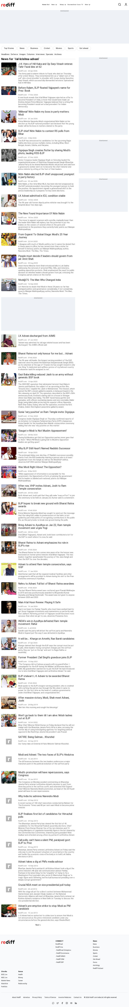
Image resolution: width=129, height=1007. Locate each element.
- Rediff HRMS (60, 956)
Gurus (79, 4)
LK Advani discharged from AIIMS (36, 335)
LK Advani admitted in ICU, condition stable (41, 195)
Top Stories (9, 48)
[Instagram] (67, 1003)
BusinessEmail (72, 4)
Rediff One (59, 947)
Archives (58, 54)
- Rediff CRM (60, 959)
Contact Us (78, 997)
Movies (59, 48)
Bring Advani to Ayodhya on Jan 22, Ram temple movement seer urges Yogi (44, 526)
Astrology (96, 965)
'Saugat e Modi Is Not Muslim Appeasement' (42, 430)
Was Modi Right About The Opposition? (40, 467)
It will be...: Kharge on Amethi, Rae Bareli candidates (46, 638)
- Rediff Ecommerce (62, 953)
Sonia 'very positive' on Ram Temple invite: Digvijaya (46, 412)
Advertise (26, 997)
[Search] (119, 5)
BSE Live (4, 974)
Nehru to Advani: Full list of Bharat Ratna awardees (46, 583)
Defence (14, 54)
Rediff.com (93, 997)
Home (44, 4)
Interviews (40, 54)
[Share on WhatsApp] (53, 1003)
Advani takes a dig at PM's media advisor (40, 861)
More (86, 4)
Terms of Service (50, 997)
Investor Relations (64, 997)
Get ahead (83, 48)
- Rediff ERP (60, 962)
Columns (31, 54)
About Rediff (16, 997)
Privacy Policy (37, 997)
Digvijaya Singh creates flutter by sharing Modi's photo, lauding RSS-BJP (44, 152)
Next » (38, 925)
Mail (48, 4)
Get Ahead (96, 959)
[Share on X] (58, 1003)
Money (62, 4)
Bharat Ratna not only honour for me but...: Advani (45, 353)
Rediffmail (59, 944)
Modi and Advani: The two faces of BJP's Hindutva (46, 754)
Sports (71, 48)
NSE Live (4, 977)
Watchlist (4, 984)
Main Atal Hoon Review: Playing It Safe (39, 602)
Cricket (47, 48)
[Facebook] (62, 1003)
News (53, 4)
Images (22, 54)
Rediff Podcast (98, 968)
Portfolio (4, 987)
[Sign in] (126, 5)
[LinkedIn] (76, 1003)
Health (20, 974)
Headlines (5, 54)
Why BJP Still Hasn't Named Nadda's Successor (44, 448)
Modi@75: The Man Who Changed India (39, 279)
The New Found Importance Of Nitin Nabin (41, 213)
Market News (5, 980)
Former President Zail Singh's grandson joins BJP (45, 657)
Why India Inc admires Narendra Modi (38, 796)
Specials (49, 54)
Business (34, 48)
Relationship (22, 984)
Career (20, 980)
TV (82, 4)
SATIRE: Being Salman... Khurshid (36, 737)
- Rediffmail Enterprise (63, 950)
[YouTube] (71, 1003)
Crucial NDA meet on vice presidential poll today (44, 884)
